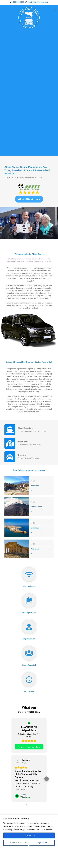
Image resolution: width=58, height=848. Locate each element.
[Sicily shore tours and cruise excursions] (29, 17)
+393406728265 (18, 2)
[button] (11, 779)
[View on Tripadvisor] (17, 761)
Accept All (29, 835)
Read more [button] (20, 789)
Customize (14, 843)
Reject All (42, 843)
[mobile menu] (54, 10)
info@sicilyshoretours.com (38, 2)
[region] (29, 831)
